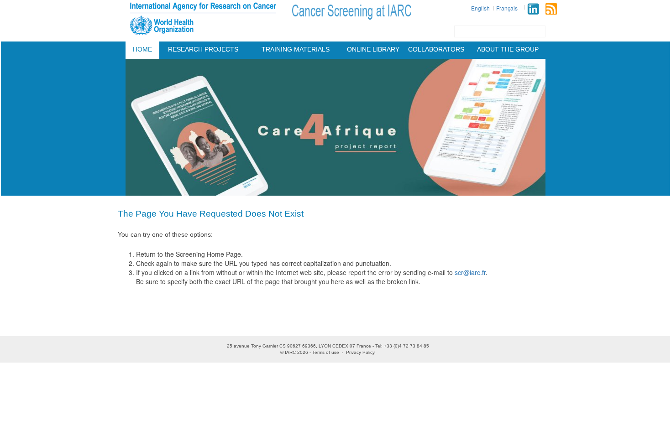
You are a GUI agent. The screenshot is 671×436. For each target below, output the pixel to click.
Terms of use (325, 352)
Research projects (203, 49)
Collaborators (436, 49)
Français (507, 8)
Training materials (296, 49)
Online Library (373, 49)
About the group (508, 49)
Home (142, 49)
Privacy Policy (360, 352)
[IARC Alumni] (533, 9)
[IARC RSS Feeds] (551, 9)
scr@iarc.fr (470, 272)
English (480, 8)
